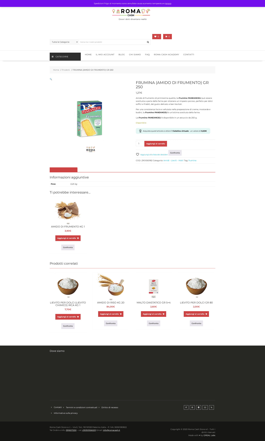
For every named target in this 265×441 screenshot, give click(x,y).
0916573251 (71, 430)
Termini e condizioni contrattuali (81, 407)
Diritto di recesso (109, 407)
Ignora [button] (168, 3)
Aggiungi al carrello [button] (66, 238)
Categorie (62, 56)
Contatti (188, 54)
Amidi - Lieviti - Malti (173, 160)
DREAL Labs (209, 435)
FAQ (147, 54)
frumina (192, 160)
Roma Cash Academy (166, 54)
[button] (51, 79)
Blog (122, 54)
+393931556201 (89, 430)
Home (88, 54)
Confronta (175, 153)
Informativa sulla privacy (66, 413)
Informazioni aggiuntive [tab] (63, 170)
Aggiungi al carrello (155, 144)
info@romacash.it (111, 430)
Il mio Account (105, 54)
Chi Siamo (135, 54)
